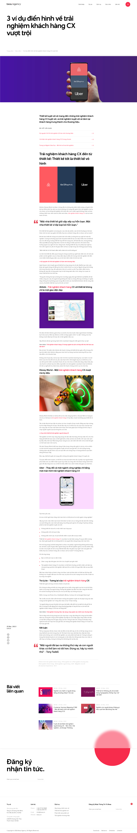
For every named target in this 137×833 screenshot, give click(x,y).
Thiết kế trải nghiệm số (62, 811)
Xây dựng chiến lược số (62, 808)
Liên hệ (117, 4)
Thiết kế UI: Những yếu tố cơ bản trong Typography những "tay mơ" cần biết (107, 693)
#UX (72, 664)
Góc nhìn (108, 4)
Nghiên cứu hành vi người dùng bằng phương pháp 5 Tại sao (64, 692)
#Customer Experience (46, 666)
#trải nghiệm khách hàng (46, 664)
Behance (104, 830)
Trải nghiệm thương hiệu (62, 815)
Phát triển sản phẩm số (62, 813)
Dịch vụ (99, 4)
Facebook (96, 830)
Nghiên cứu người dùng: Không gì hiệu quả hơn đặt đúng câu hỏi (107, 708)
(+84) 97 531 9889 (42, 808)
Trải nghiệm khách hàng (59, 287)
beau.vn (39, 815)
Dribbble (112, 830)
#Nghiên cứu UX (80, 664)
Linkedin (119, 830)
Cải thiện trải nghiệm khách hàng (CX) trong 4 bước (55, 139)
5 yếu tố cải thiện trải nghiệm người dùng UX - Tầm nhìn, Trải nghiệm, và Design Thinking (64, 726)
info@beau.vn (41, 812)
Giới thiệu (81, 4)
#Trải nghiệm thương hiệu (80, 662)
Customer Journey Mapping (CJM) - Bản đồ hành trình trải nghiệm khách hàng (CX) (65, 709)
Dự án (90, 4)
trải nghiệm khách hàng (70, 370)
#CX (55, 666)
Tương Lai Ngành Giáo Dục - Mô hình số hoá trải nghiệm (56, 145)
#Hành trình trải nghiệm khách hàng (50, 662)
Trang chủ (10, 51)
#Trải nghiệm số (67, 662)
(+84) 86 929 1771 (41, 810)
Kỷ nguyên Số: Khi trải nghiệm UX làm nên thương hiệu (56, 133)
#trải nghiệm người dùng (62, 664)
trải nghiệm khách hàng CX (76, 213)
